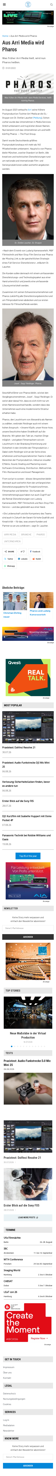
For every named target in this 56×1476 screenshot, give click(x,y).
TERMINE (10, 1229)
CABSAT (8, 1281)
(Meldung (37, 117)
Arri (30, 109)
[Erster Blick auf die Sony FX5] (28, 1184)
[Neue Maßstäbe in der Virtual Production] (28, 1013)
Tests (9, 1053)
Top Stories (13, 990)
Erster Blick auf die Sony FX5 (18, 801)
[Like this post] (24, 551)
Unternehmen (12, 541)
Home (5, 35)
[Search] (51, 4)
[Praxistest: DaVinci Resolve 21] (28, 1136)
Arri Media (10, 534)
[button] (6, 1021)
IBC (6, 1248)
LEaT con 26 (10, 1292)
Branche (26, 534)
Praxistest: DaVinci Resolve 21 (18, 747)
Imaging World (12, 1270)
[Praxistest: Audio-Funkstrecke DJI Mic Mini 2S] (28, 1089)
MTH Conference (13, 1259)
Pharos (41, 534)
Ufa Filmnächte (12, 1237)
